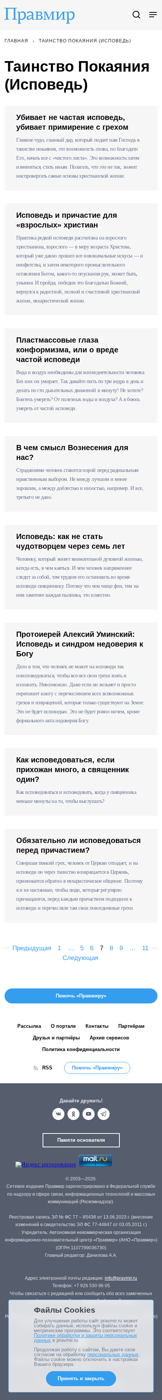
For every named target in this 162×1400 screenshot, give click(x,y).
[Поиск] (136, 15)
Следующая (80, 957)
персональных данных (113, 1354)
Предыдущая (31, 948)
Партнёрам (131, 1026)
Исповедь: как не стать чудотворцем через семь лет (70, 541)
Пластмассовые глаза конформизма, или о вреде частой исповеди (67, 350)
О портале (63, 1026)
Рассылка (29, 1026)
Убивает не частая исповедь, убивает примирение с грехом (72, 122)
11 (145, 948)
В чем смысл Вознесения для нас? (72, 452)
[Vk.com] (58, 1114)
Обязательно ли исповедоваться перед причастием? (78, 845)
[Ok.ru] (73, 1114)
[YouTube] (89, 1114)
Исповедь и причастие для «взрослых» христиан (66, 220)
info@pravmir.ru (121, 1278)
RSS (47, 1068)
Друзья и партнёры (56, 1038)
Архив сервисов (109, 1038)
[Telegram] (104, 1114)
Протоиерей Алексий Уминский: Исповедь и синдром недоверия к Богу (79, 644)
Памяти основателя (81, 1140)
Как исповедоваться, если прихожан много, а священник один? (72, 769)
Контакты (97, 1026)
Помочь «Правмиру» (97, 1068)
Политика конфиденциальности (81, 1049)
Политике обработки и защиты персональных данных (85, 1338)
